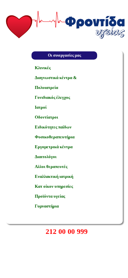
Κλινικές (43, 67)
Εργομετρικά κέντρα (54, 146)
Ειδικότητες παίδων (53, 127)
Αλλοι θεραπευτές (51, 166)
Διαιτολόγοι (45, 156)
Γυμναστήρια (47, 206)
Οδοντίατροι (46, 117)
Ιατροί (41, 107)
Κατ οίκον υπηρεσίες (54, 186)
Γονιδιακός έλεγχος (52, 97)
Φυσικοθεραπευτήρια (55, 136)
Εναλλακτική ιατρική (54, 176)
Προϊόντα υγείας (50, 196)
